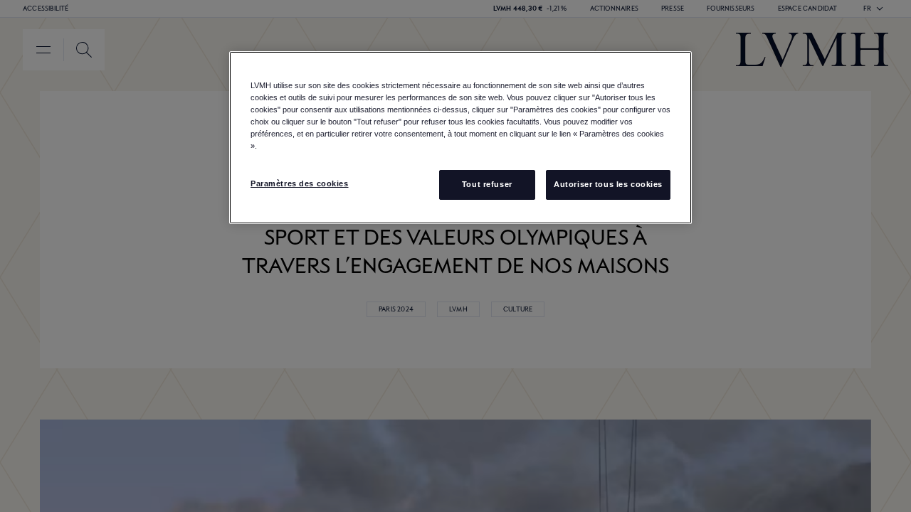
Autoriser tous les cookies (608, 184)
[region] (460, 137)
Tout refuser (487, 184)
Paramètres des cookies (300, 183)
